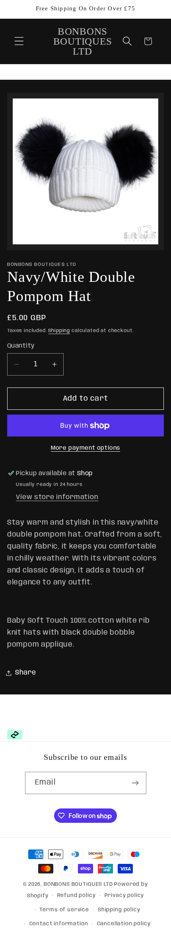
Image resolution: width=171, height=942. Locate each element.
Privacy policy (124, 895)
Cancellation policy (124, 923)
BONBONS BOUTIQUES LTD (78, 884)
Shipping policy (119, 910)
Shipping (59, 330)
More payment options (85, 448)
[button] (19, 41)
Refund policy (76, 895)
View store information (57, 497)
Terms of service (64, 910)
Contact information (58, 923)
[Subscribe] (135, 783)
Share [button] (25, 672)
